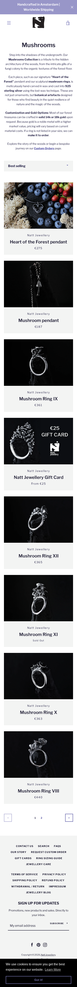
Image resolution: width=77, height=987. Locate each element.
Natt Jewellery (48, 954)
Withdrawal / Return (27, 886)
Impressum (57, 886)
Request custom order (49, 852)
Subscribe (57, 923)
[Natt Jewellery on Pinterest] (38, 944)
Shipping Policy (24, 880)
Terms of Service (24, 874)
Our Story (18, 852)
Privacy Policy (54, 874)
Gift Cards (23, 858)
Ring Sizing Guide (49, 858)
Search (43, 846)
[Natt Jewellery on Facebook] (32, 944)
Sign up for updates (38, 903)
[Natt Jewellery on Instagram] (45, 944)
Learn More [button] (53, 969)
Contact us (24, 846)
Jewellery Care (38, 864)
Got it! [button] (38, 979)
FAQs (57, 846)
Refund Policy (53, 880)
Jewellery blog (38, 892)
